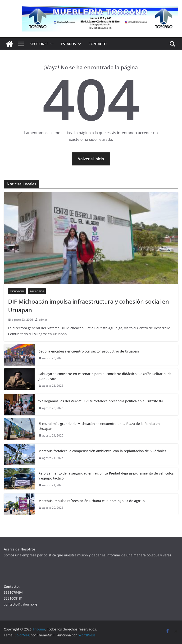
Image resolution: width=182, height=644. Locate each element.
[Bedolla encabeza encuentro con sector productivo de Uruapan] (19, 355)
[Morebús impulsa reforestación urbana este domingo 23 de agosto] (19, 504)
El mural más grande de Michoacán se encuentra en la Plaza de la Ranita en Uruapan (99, 426)
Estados (68, 44)
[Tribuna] (9, 44)
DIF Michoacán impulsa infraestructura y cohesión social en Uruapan (88, 305)
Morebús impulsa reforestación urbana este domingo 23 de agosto (91, 500)
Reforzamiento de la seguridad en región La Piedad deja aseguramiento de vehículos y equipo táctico (106, 475)
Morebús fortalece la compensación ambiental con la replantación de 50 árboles (102, 451)
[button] (51, 44)
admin (43, 320)
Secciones (39, 44)
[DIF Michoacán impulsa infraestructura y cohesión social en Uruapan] (91, 238)
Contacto (98, 44)
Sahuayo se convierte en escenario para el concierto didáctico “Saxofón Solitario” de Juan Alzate (105, 376)
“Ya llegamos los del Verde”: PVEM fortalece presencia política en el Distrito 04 (100, 401)
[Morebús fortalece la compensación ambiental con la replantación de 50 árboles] (19, 454)
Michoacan (17, 291)
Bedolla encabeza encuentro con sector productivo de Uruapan (88, 351)
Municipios (37, 291)
